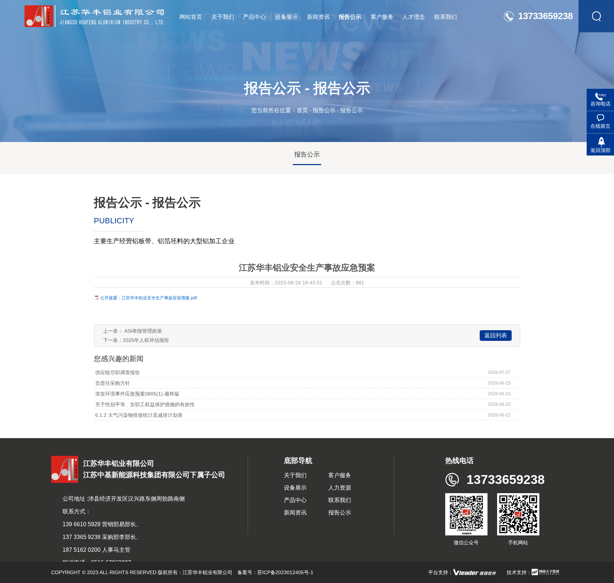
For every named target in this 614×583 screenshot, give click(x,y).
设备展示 (295, 488)
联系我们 (339, 500)
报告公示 (324, 110)
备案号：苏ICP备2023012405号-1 (275, 572)
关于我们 (295, 475)
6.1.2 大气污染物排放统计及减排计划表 (138, 415)
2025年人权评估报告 (146, 340)
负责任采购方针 (112, 383)
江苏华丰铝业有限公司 (207, 572)
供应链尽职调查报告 (117, 372)
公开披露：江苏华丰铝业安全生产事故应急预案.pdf (148, 297)
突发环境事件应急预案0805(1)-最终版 (136, 394)
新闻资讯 (295, 513)
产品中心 (295, 500)
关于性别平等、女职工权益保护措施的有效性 (144, 404)
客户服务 (339, 475)
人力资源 (339, 488)
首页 (302, 110)
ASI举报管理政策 (143, 331)
